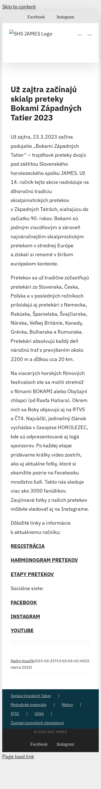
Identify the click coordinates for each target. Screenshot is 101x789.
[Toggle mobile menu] (89, 32)
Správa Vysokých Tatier (31, 695)
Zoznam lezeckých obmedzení (37, 722)
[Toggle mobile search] (79, 32)
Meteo (67, 704)
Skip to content (19, 6)
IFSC (15, 713)
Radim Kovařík (22, 661)
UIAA (39, 713)
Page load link (18, 756)
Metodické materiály (29, 704)
